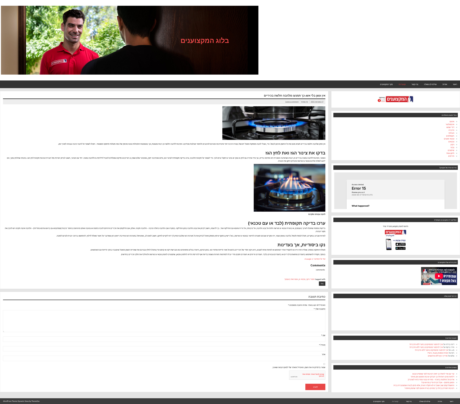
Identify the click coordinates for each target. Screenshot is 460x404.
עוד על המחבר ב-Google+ (314, 259)
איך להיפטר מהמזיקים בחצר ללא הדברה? (426, 344)
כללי (322, 284)
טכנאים (451, 141)
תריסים (451, 156)
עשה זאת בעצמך (291, 279)
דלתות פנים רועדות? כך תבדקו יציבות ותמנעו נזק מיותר (432, 376)
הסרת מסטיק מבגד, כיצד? (437, 353)
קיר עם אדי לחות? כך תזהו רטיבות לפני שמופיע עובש (433, 373)
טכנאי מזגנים (449, 138)
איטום (452, 121)
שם (323, 335)
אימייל (322, 345)
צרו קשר (414, 84)
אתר (323, 354)
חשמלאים (450, 136)
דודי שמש (450, 127)
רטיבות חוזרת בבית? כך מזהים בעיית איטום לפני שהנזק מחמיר (429, 388)
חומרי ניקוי (310, 279)
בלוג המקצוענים (205, 40)
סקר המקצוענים (386, 84)
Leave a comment (292, 101)
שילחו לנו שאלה (430, 84)
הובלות (451, 133)
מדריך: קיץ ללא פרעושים (438, 355)
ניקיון (452, 144)
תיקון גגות (450, 153)
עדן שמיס (304, 101)
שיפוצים (451, 150)
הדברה (451, 130)
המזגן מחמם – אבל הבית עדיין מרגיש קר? (437, 382)
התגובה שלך (319, 309)
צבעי (452, 147)
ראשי (455, 84)
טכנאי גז (302, 279)
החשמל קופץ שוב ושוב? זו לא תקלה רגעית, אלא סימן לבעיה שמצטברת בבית (424, 385)
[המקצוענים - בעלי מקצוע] (395, 103)
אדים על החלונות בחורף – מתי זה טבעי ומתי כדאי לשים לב (431, 379)
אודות (445, 84)
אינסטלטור (450, 124)
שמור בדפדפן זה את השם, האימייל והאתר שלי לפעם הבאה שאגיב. (298, 367)
